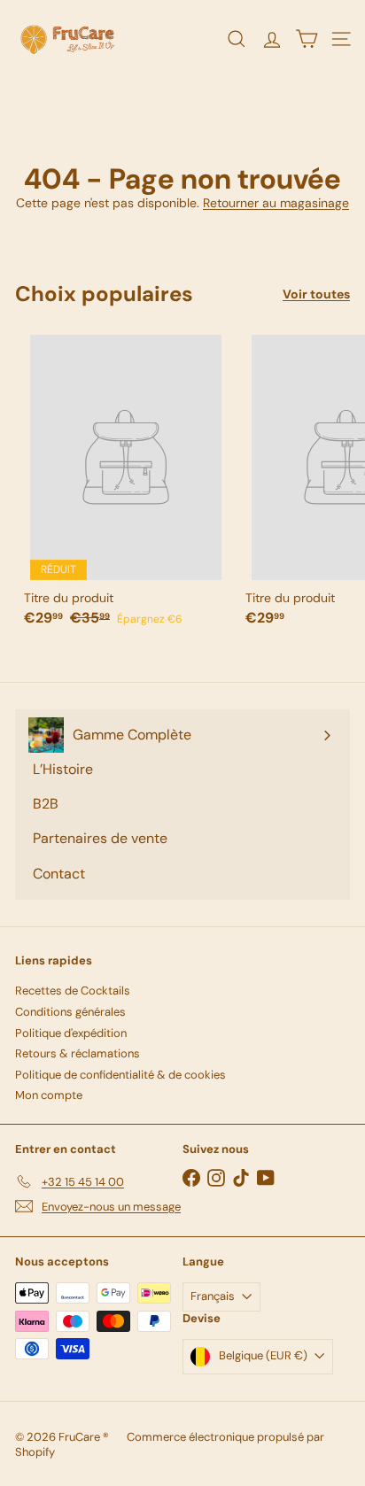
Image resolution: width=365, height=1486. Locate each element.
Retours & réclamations (77, 1053)
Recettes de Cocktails (72, 990)
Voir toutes (316, 294)
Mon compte (48, 1095)
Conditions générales (70, 1011)
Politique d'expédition (71, 1033)
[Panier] (306, 39)
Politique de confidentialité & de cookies (120, 1074)
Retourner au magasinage (276, 203)
